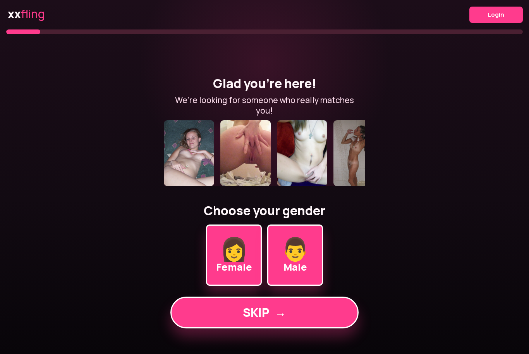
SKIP (264, 312)
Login (496, 14)
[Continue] (264, 153)
